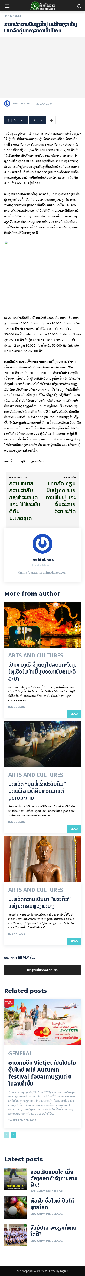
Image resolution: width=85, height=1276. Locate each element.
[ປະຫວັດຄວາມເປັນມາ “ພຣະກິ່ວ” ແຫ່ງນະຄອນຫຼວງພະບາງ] (42, 859)
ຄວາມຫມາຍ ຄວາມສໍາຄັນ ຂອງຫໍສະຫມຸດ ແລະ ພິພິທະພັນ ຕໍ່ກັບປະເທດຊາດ (24, 500)
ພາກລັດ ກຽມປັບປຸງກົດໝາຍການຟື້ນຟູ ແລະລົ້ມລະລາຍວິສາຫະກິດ (61, 497)
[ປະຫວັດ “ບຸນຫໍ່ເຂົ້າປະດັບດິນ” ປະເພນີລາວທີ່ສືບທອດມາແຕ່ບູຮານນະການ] (42, 744)
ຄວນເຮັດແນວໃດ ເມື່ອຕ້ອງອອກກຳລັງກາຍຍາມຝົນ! (54, 1178)
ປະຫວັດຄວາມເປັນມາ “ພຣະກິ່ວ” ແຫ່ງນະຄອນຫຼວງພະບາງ (39, 902)
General (13, 16)
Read (74, 713)
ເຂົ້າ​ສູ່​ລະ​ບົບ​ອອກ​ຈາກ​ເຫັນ (42, 969)
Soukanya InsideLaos (46, 1191)
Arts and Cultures (35, 655)
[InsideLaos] (8, 103)
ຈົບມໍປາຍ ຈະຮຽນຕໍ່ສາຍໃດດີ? (53, 1230)
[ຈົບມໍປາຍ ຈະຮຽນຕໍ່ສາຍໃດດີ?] (15, 1235)
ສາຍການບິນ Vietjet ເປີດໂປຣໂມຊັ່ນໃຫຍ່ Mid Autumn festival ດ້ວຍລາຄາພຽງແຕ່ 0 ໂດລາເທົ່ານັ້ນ (42, 1073)
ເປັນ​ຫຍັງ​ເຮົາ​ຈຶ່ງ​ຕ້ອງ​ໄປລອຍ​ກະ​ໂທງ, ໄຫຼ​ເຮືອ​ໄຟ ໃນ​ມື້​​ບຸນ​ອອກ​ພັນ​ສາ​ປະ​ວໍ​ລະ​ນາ (42, 671)
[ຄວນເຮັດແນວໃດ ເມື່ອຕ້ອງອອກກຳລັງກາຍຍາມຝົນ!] (15, 1179)
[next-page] (13, 1135)
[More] (51, 120)
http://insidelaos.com (42, 565)
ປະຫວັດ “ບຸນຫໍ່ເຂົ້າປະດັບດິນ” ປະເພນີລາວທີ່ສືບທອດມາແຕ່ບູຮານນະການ (37, 791)
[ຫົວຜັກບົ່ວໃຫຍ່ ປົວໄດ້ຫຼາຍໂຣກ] (15, 1207)
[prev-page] (6, 1135)
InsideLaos (21, 103)
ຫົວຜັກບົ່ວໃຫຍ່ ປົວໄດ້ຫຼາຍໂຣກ (52, 1203)
